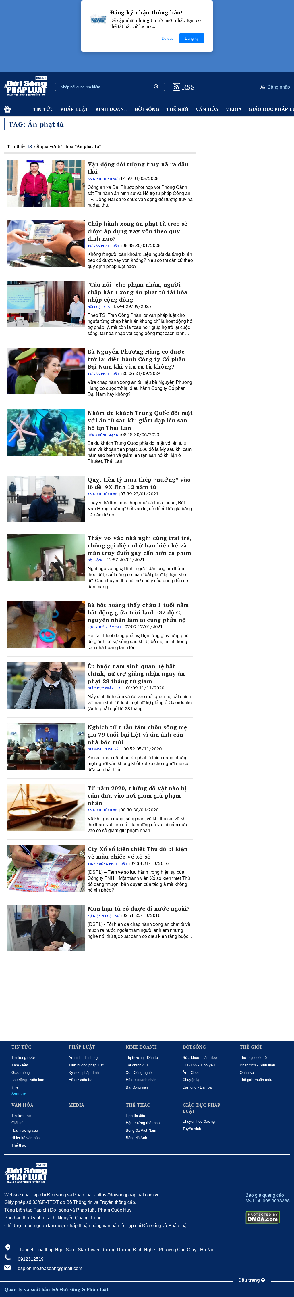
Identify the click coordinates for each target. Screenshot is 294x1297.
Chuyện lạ (191, 1080)
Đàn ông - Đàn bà (197, 1087)
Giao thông (20, 1072)
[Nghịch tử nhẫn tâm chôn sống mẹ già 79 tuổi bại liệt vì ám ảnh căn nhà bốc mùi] (46, 746)
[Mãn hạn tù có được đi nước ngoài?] (46, 928)
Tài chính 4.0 (137, 1065)
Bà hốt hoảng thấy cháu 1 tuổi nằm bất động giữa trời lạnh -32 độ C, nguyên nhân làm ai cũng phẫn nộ (138, 612)
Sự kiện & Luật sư (103, 916)
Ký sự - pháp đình (84, 1072)
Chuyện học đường (199, 1121)
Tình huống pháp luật (107, 864)
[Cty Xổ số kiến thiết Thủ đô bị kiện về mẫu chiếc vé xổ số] (46, 868)
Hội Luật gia (99, 307)
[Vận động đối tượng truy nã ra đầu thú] (46, 183)
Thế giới (177, 109)
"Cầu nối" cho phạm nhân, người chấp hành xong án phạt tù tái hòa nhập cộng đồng (137, 292)
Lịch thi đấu (135, 1116)
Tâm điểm (19, 1065)
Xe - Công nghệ (139, 1072)
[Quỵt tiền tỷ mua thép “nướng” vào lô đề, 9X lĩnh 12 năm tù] (46, 499)
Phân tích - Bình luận (257, 1065)
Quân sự (247, 1072)
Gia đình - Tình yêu (104, 749)
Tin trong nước (23, 1057)
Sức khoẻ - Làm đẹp (105, 627)
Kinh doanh (111, 109)
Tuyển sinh (192, 1129)
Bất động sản (137, 1087)
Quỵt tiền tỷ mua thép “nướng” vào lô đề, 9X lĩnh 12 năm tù (139, 483)
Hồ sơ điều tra (80, 1080)
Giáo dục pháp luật (105, 688)
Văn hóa (207, 109)
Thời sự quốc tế (253, 1057)
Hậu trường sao (24, 1130)
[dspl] (6, 109)
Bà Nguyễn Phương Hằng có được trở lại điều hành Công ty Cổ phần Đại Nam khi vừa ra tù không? (136, 359)
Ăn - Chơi (191, 1072)
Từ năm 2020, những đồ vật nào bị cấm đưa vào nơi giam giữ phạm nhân (137, 795)
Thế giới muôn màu (256, 1080)
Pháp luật (74, 109)
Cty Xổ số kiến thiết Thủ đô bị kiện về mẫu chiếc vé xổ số (138, 852)
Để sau (167, 38)
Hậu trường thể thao (143, 1123)
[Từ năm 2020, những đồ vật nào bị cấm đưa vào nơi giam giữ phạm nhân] (46, 807)
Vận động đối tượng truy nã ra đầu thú (138, 167)
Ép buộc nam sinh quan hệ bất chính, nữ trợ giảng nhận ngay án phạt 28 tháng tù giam (136, 673)
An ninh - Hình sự (102, 179)
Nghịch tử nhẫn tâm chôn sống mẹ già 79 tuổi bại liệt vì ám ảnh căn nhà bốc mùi (137, 734)
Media (233, 109)
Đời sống (147, 109)
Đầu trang (249, 1280)
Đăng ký (192, 38)
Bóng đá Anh (136, 1138)
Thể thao (18, 1145)
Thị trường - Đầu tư (142, 1057)
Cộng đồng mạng (103, 435)
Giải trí (17, 1123)
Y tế (14, 1087)
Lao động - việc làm (27, 1080)
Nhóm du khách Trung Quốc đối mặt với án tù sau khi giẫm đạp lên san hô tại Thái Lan (140, 420)
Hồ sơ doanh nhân (141, 1080)
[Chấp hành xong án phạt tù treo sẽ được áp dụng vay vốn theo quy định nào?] (46, 243)
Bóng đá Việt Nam (141, 1130)
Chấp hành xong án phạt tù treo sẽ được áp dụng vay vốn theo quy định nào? (137, 231)
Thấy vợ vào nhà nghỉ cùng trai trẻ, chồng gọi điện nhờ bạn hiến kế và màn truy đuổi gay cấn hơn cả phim (140, 545)
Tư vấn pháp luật (103, 246)
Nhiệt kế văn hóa (25, 1138)
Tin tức (43, 109)
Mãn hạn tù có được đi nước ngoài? (139, 908)
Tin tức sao (21, 1116)
